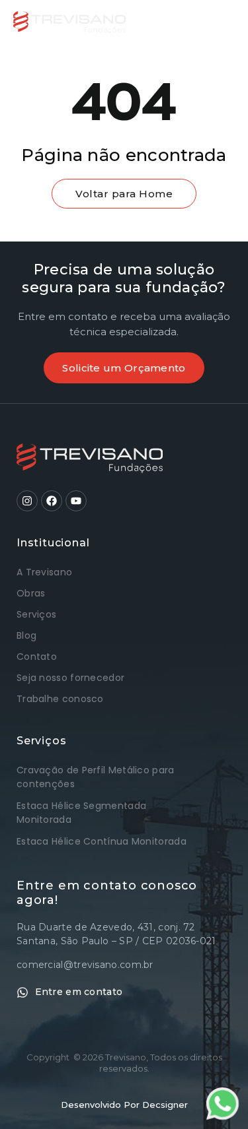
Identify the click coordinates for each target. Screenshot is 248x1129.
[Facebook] (51, 500)
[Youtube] (76, 500)
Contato (37, 656)
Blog (26, 635)
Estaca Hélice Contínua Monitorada (101, 841)
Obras (31, 593)
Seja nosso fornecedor (70, 677)
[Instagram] (27, 500)
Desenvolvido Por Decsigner (124, 1104)
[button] (222, 22)
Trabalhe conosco (60, 698)
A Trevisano (44, 572)
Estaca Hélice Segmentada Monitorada (81, 812)
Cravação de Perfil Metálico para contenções (96, 776)
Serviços (36, 614)
